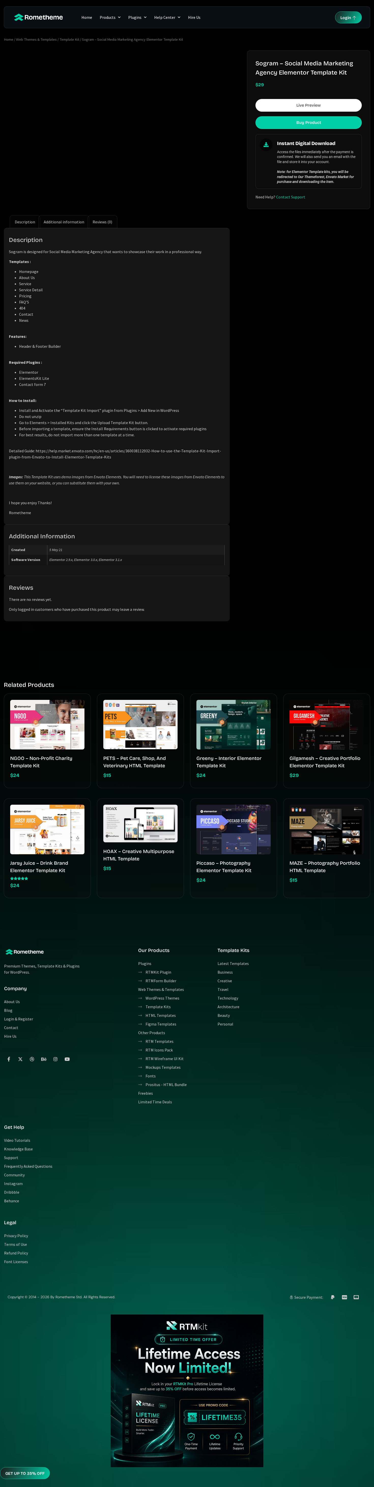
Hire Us (194, 17)
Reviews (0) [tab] (102, 221)
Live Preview (308, 105)
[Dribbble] (32, 1059)
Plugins (134, 17)
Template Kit (69, 39)
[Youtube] (67, 1059)
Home (86, 17)
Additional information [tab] (64, 221)
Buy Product (308, 122)
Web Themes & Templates (36, 39)
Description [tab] (25, 221)
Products (108, 17)
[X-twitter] (20, 1059)
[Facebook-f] (8, 1059)
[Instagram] (55, 1059)
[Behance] (43, 1059)
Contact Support (290, 196)
